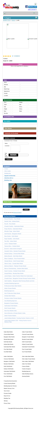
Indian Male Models (8, 331)
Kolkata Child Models (8, 368)
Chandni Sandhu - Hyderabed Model (14, 226)
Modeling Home (6, 20)
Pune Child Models (8, 373)
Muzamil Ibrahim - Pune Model (12, 219)
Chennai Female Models (27, 334)
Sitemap (6, 400)
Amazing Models (26, 376)
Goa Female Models (26, 351)
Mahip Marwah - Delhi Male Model (13, 256)
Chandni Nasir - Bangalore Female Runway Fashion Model (19, 278)
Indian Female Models (10, 288)
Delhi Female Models (9, 308)
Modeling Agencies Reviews (10, 385)
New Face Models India (10, 310)
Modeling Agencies (9, 291)
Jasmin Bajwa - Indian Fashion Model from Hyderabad (18, 276)
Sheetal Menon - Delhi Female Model (14, 261)
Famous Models (25, 366)
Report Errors (7, 395)
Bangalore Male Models (9, 336)
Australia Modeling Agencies (11, 283)
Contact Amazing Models (9, 383)
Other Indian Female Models (28, 358)
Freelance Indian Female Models (12, 298)
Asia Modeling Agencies (10, 300)
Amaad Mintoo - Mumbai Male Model (13, 273)
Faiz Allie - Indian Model (10, 241)
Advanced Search (17, 212)
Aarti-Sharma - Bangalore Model (12, 233)
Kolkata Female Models (27, 344)
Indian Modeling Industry (27, 373)
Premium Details (7, 393)
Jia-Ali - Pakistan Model (10, 243)
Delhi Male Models (8, 341)
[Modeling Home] (11, 9)
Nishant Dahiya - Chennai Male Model (14, 253)
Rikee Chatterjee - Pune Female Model (14, 258)
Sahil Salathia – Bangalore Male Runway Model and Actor (19, 281)
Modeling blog (7, 173)
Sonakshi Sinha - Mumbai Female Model (14, 251)
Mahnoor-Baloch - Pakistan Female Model (15, 266)
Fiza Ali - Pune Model (9, 224)
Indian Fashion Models (10, 315)
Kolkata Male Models (9, 295)
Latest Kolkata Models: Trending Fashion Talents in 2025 (19, 318)
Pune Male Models (8, 349)
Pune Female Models (27, 349)
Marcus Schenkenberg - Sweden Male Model (16, 268)
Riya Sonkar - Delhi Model (11, 236)
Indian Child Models (8, 356)
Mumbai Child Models (9, 363)
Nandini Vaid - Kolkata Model (11, 221)
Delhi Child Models (8, 366)
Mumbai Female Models (27, 339)
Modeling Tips (7, 398)
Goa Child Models (8, 376)
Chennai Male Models (9, 334)
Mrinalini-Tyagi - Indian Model (12, 231)
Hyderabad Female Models (28, 346)
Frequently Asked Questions (10, 381)
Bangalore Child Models (9, 361)
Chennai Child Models (9, 358)
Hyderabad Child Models (10, 305)
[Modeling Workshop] (19, 190)
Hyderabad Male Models (9, 346)
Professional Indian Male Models (12, 286)
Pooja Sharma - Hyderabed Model (13, 228)
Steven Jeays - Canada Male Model (13, 263)
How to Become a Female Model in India (14, 313)
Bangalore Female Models (11, 303)
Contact (6, 168)
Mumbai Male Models (9, 339)
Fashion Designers (26, 368)
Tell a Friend (6, 390)
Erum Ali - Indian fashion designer (13, 248)
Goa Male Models (8, 351)
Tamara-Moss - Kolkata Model (12, 246)
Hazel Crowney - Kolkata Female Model (14, 271)
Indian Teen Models (26, 363)
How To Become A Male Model (12, 293)
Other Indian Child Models (28, 361)
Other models (7, 171)
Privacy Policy (7, 403)
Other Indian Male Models (28, 356)
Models (13, 20)
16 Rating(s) (17, 55)
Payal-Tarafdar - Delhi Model (11, 238)
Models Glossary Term (9, 388)
